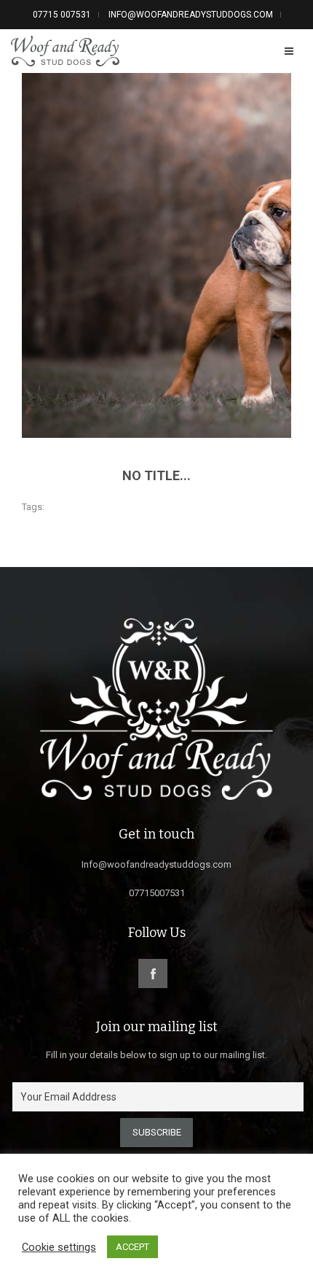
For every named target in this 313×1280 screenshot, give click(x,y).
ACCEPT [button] (132, 1246)
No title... (156, 475)
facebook (152, 973)
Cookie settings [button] (59, 1247)
